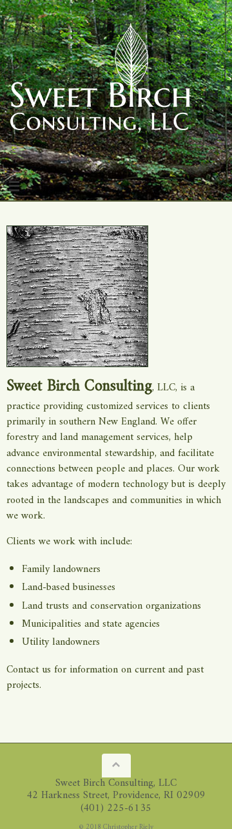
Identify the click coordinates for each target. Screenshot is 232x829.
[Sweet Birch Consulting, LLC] (100, 80)
